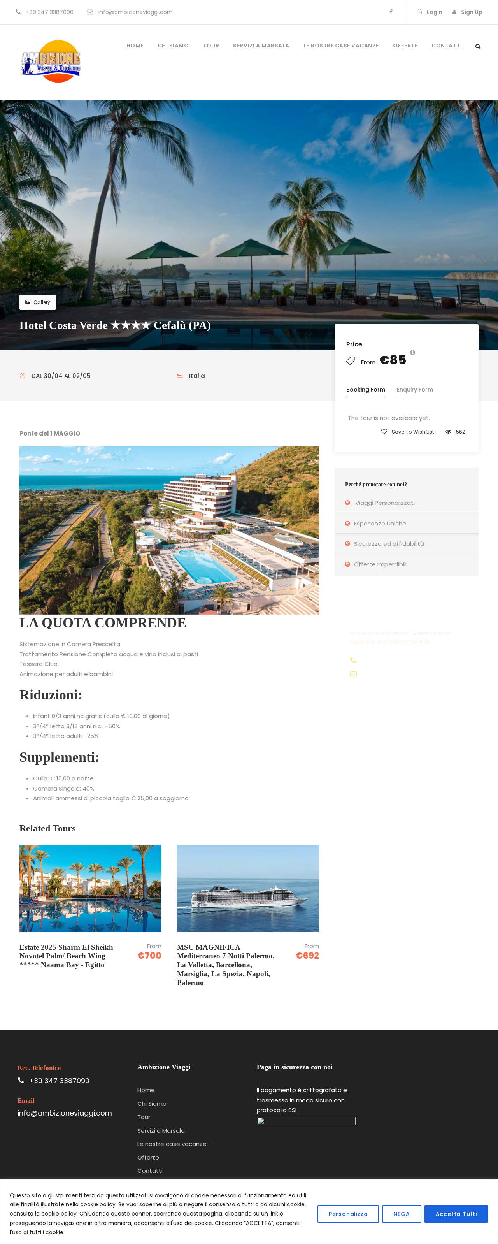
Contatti (446, 45)
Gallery (41, 302)
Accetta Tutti (456, 1214)
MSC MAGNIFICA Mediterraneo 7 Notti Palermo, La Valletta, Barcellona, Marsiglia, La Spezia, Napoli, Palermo (226, 965)
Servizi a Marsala (261, 45)
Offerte (405, 45)
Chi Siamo (173, 45)
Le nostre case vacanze (341, 45)
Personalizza (348, 1214)
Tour (211, 45)
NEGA (401, 1214)
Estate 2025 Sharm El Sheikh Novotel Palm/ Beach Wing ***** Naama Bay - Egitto (66, 956)
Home (135, 45)
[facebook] (391, 12)
